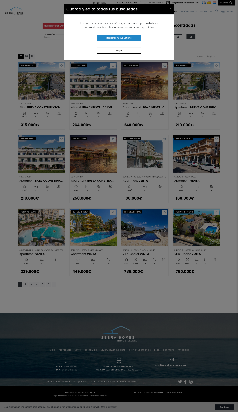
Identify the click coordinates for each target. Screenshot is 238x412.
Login (119, 50)
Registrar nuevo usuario (119, 37)
